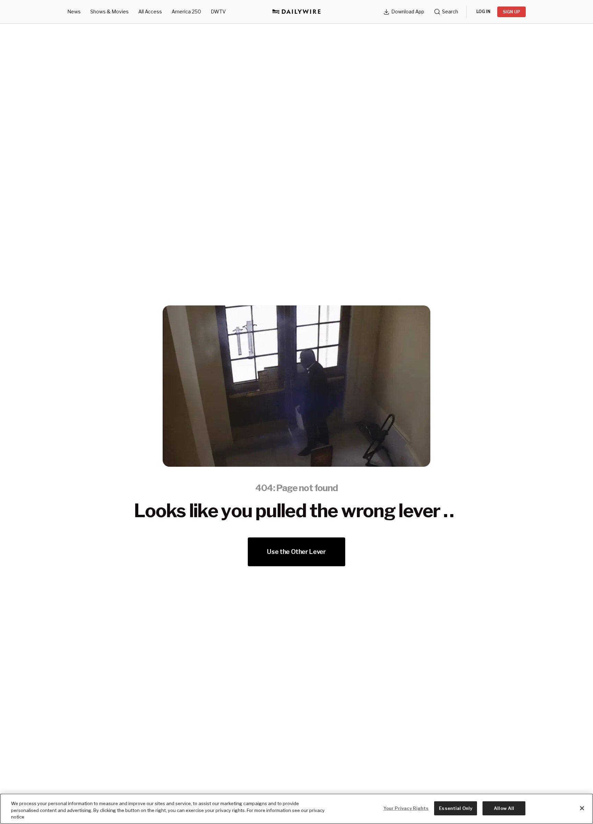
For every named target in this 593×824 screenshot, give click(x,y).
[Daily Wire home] (296, 11)
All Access (150, 11)
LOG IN (483, 11)
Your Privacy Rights (406, 808)
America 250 (186, 11)
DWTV (218, 11)
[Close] (582, 808)
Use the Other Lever (296, 551)
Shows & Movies (109, 11)
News (74, 11)
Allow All (504, 808)
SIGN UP (511, 11)
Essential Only (455, 808)
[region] (296, 808)
